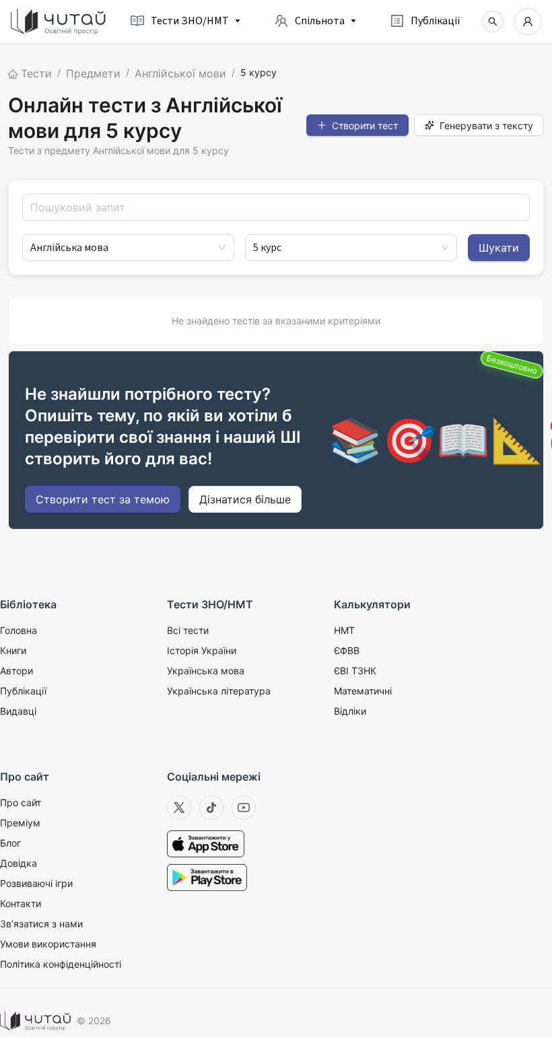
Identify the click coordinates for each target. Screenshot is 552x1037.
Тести (35, 73)
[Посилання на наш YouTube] (244, 807)
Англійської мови (180, 73)
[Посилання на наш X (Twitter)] (179, 807)
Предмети (93, 73)
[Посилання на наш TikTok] (211, 807)
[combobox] (122, 247)
